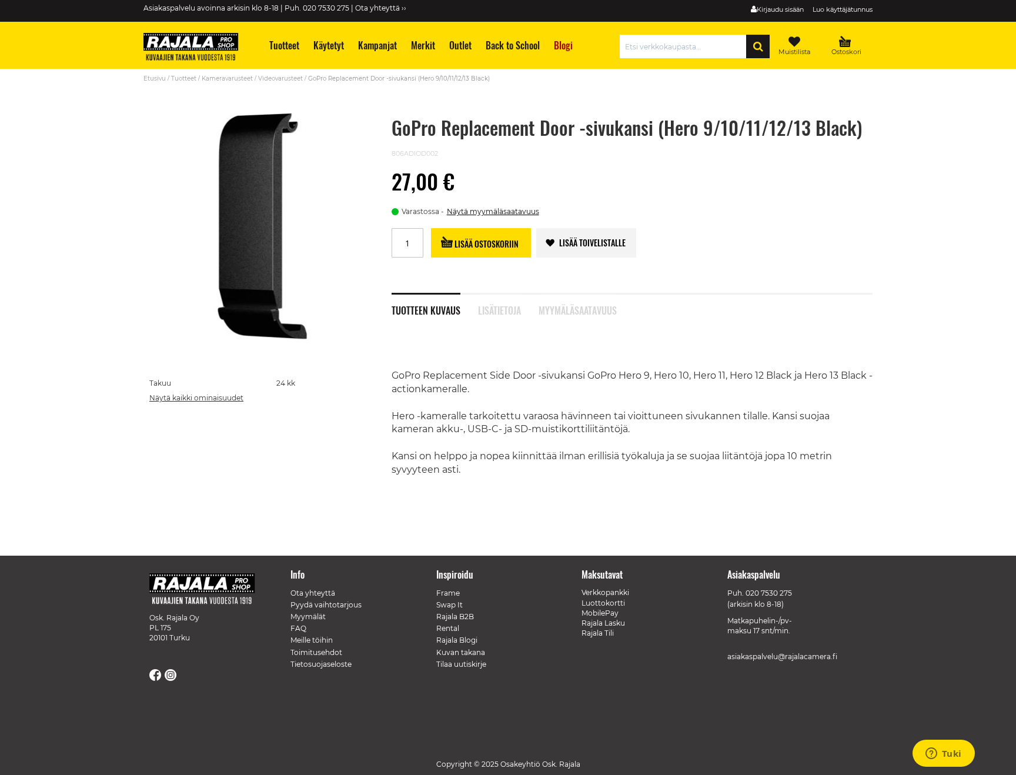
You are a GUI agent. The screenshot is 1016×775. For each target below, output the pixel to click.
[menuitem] (284, 45)
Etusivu (154, 78)
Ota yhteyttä (312, 593)
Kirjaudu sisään (780, 9)
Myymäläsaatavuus (578, 309)
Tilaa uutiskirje (461, 664)
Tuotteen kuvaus (426, 309)
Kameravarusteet (227, 78)
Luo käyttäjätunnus (843, 9)
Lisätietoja (499, 309)
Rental (447, 628)
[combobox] (686, 46)
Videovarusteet (280, 78)
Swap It (449, 604)
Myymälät (308, 616)
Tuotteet (183, 78)
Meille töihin (311, 640)
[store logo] (196, 48)
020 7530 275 (769, 593)
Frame (448, 593)
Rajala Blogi (456, 640)
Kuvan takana (460, 652)
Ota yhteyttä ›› (380, 8)
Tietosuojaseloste (321, 664)
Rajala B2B (455, 616)
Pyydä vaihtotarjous (326, 604)
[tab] (435, 304)
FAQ (298, 628)
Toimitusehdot (316, 652)
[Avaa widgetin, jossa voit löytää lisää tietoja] (943, 754)
